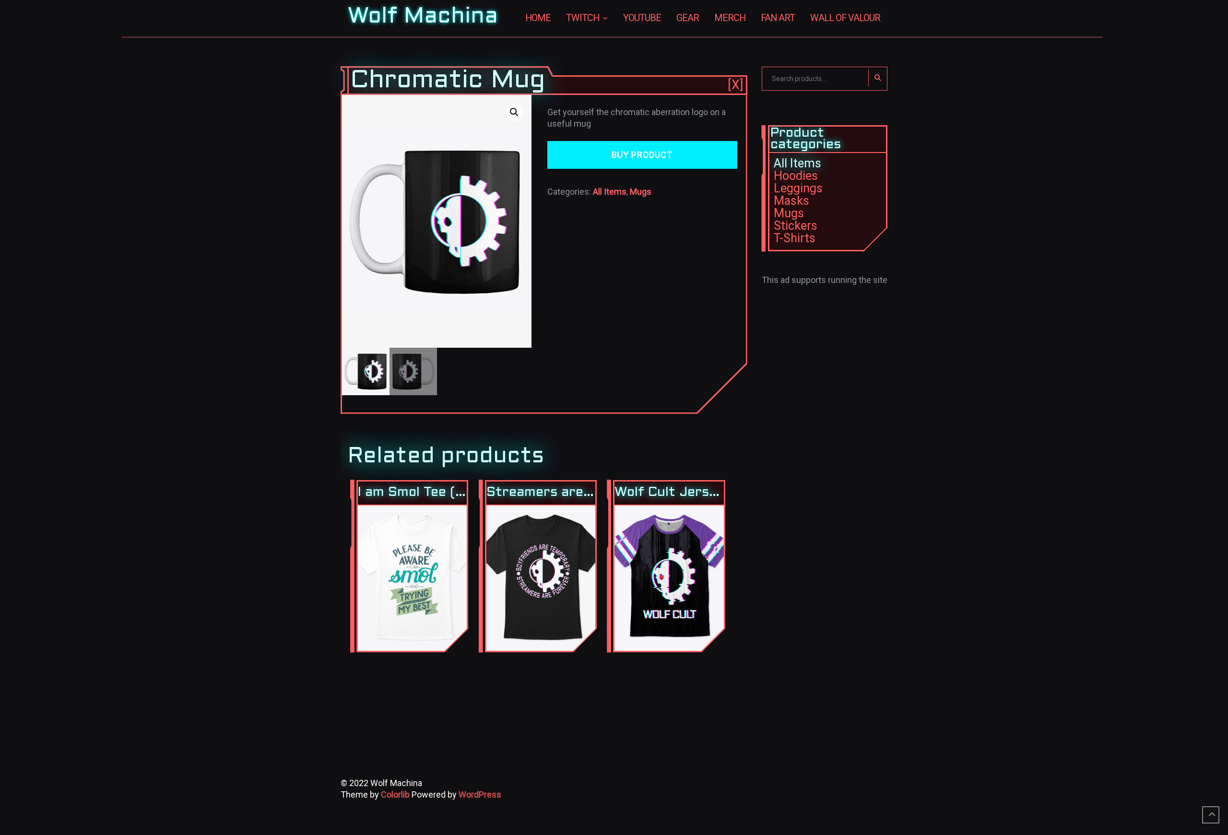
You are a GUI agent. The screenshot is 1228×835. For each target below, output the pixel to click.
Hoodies (796, 176)
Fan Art (778, 18)
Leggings (798, 188)
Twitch (582, 18)
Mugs (640, 192)
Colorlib (395, 794)
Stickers (795, 226)
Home (538, 18)
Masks (791, 201)
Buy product (642, 155)
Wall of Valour (845, 18)
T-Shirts (794, 238)
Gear (687, 18)
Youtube (642, 18)
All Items (609, 192)
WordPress (480, 794)
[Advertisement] (825, 430)
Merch (729, 18)
